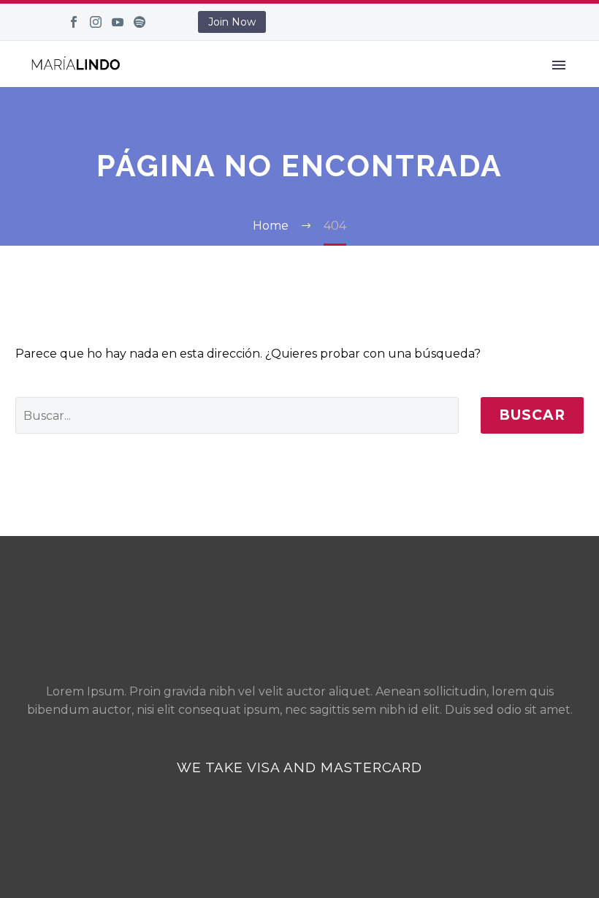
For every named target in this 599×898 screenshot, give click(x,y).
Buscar (532, 415)
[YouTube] (118, 22)
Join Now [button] (232, 22)
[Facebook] (74, 22)
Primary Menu (559, 65)
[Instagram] (96, 22)
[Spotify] (139, 22)
